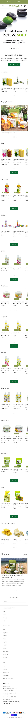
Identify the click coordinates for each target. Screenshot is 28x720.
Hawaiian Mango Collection (8, 132)
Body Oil (4, 648)
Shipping (5, 669)
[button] (2, 6)
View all (14, 172)
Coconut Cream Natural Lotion (6, 267)
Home (4, 611)
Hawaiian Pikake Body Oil (18, 368)
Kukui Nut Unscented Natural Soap (6, 89)
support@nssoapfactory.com (12, 701)
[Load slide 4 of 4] (16, 48)
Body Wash (5, 632)
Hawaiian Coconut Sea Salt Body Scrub (6, 437)
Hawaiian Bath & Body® (12, 717)
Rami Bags (15, 539)
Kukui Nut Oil (6, 651)
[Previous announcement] (2, 1)
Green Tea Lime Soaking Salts (6, 469)
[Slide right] (16, 95)
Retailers (5, 614)
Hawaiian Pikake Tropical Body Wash (19, 196)
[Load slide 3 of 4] (15, 48)
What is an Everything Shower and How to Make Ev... (12, 576)
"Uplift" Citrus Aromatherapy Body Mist (6, 333)
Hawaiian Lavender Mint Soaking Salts (17, 470)
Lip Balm (5, 635)
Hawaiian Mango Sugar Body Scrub (18, 437)
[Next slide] (18, 48)
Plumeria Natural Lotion (17, 267)
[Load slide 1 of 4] (11, 48)
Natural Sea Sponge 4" (5, 539)
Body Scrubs (5, 654)
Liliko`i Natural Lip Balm (5, 231)
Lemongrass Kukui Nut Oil (18, 404)
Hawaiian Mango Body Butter (18, 301)
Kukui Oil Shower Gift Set (5, 503)
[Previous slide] (9, 48)
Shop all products (14, 64)
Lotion (4, 638)
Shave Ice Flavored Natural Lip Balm (18, 232)
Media (4, 621)
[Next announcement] (25, 1)
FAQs (4, 666)
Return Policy (6, 672)
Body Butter (5, 642)
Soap (4, 629)
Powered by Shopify (19, 717)
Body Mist (5, 645)
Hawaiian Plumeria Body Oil (6, 368)
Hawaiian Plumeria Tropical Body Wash (6, 196)
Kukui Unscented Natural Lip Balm (18, 89)
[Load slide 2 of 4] (13, 48)
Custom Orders (6, 675)
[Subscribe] (23, 601)
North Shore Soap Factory (8, 678)
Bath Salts (5, 657)
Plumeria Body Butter (5, 301)
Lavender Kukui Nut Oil (5, 404)
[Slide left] (11, 95)
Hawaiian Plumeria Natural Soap (6, 160)
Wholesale (5, 617)
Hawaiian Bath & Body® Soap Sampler (18, 504)
